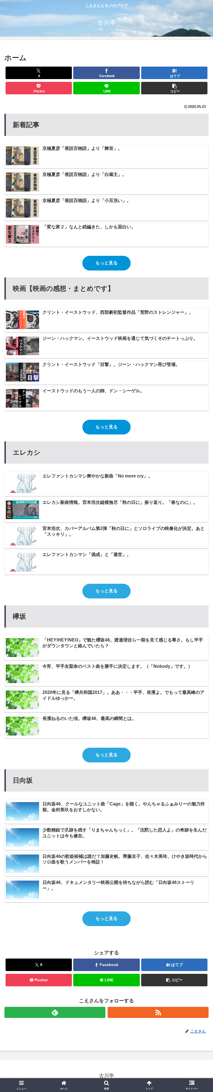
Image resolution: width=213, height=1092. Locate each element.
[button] (174, 88)
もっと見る (106, 263)
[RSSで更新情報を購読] (158, 1012)
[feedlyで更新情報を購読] (54, 1012)
